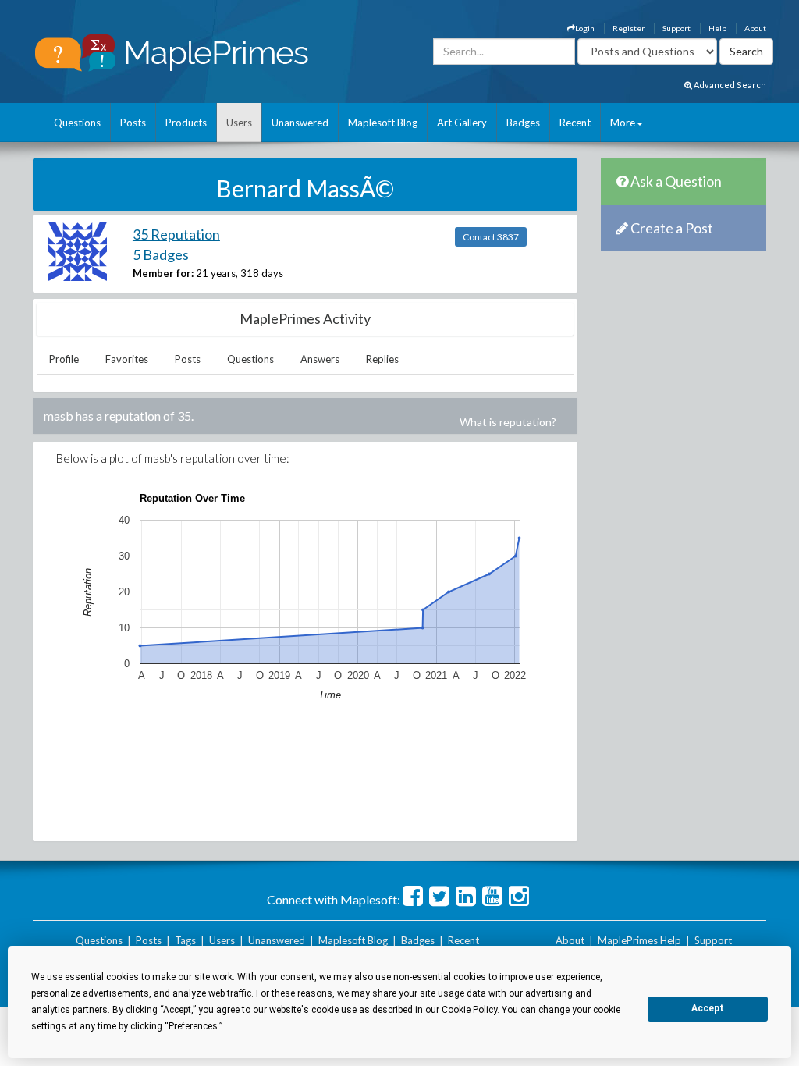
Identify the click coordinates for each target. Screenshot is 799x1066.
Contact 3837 (491, 237)
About (755, 28)
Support (676, 28)
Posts (133, 122)
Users (239, 122)
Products (186, 122)
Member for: (163, 273)
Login (585, 28)
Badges (523, 122)
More (622, 122)
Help (717, 28)
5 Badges (161, 254)
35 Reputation (176, 234)
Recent (575, 122)
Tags (185, 940)
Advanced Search (729, 85)
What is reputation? (508, 421)
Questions (77, 122)
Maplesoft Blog (382, 122)
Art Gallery (462, 122)
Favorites (126, 359)
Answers (319, 359)
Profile (64, 359)
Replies (382, 359)
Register (629, 28)
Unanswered (300, 122)
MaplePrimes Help (639, 940)
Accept (707, 1008)
